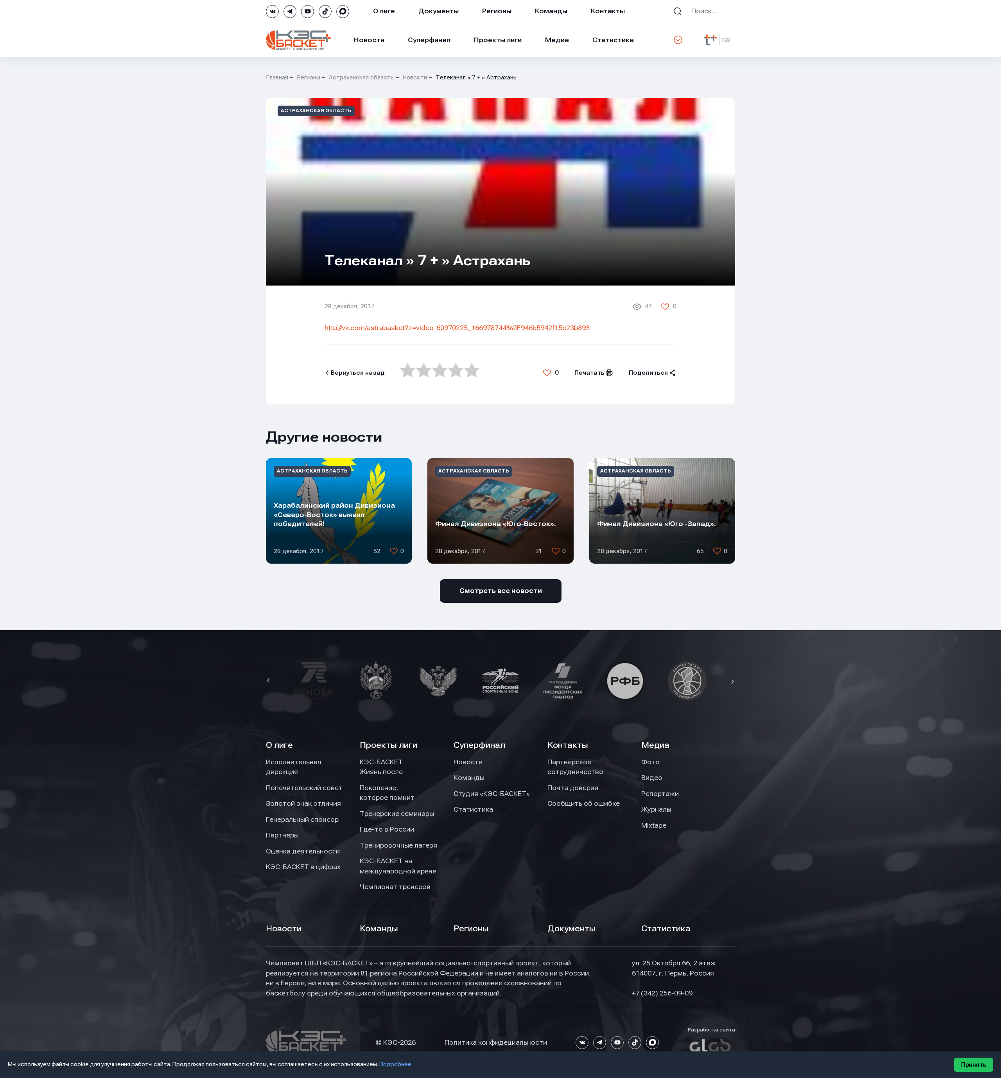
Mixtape (653, 825)
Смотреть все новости (500, 591)
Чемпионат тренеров (395, 887)
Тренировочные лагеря (398, 845)
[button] (269, 681)
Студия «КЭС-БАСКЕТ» (492, 794)
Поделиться (648, 372)
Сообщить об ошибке (583, 803)
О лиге (384, 11)
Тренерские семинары (397, 813)
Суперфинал (429, 40)
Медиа (557, 40)
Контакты (608, 11)
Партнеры (282, 835)
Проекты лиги (388, 745)
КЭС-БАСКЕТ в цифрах (303, 867)
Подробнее (395, 1064)
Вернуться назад (358, 372)
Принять (973, 1065)
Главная (277, 77)
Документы (438, 11)
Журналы (656, 809)
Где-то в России (387, 829)
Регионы (496, 11)
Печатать (589, 372)
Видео (651, 778)
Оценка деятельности (303, 851)
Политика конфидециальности (496, 1042)
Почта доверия (572, 788)
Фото (650, 762)
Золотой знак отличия (303, 803)
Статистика (613, 40)
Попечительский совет (304, 788)
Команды (551, 11)
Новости (369, 40)
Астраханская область (361, 77)
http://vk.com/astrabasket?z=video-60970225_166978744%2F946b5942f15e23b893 (457, 328)
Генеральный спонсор (302, 819)
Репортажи (660, 794)
